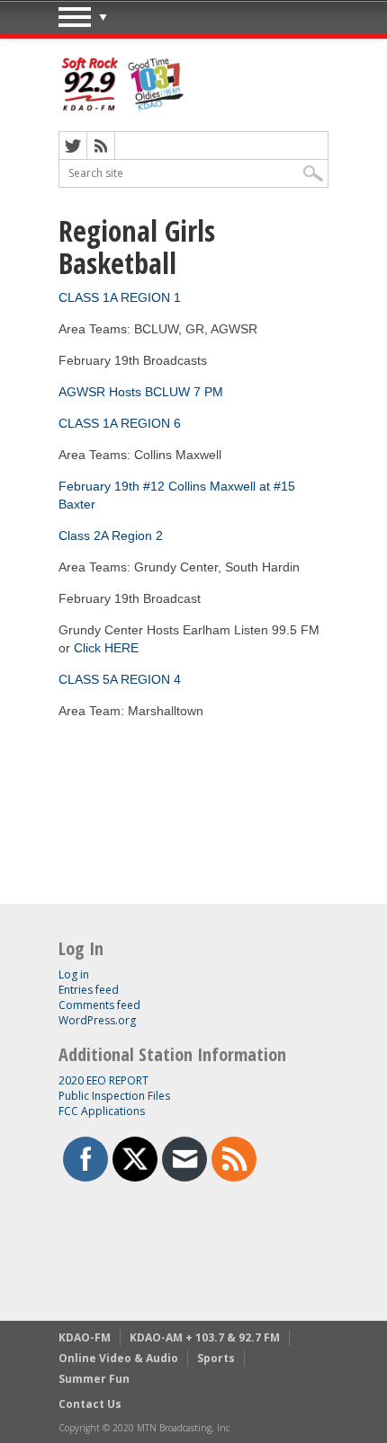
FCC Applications (101, 1111)
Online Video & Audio (118, 1358)
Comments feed (99, 1005)
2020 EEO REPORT (103, 1080)
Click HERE (106, 648)
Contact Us (90, 1404)
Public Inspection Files (114, 1095)
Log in (73, 974)
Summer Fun (94, 1378)
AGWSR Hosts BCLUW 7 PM (140, 392)
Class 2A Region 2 (110, 535)
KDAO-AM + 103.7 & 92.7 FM (205, 1337)
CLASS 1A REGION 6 (119, 423)
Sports (216, 1358)
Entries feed (88, 989)
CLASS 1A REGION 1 (119, 297)
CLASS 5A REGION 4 (119, 679)
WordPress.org (97, 1020)
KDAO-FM (84, 1337)
